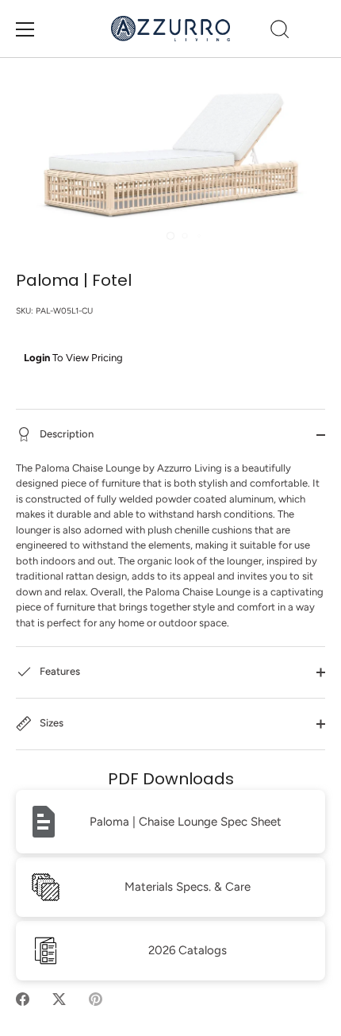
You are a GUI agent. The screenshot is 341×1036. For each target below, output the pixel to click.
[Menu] (25, 29)
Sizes (50, 724)
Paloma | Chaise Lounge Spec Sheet (186, 822)
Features (58, 672)
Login (37, 358)
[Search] (279, 31)
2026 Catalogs (187, 950)
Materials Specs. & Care (188, 887)
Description (65, 434)
